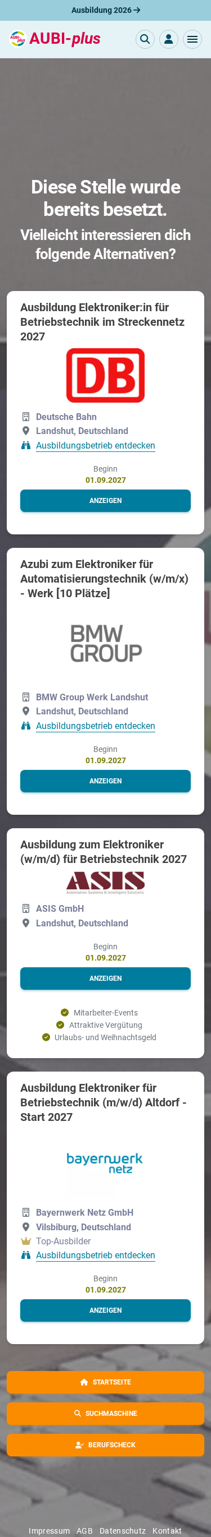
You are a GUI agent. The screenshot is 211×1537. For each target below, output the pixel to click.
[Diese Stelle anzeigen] (105, 375)
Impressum (49, 1530)
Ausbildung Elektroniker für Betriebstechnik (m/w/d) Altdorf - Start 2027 (103, 1102)
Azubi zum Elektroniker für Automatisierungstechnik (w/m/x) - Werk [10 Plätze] (104, 578)
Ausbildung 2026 (102, 10)
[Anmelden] (168, 39)
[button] (192, 39)
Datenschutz (123, 1530)
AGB (85, 1530)
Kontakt (167, 1530)
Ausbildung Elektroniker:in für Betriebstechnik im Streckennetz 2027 (102, 322)
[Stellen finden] (145, 39)
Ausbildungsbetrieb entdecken (95, 445)
